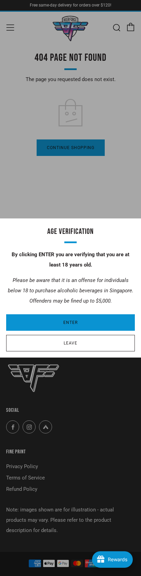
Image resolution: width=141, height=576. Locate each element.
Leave (70, 343)
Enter (70, 322)
